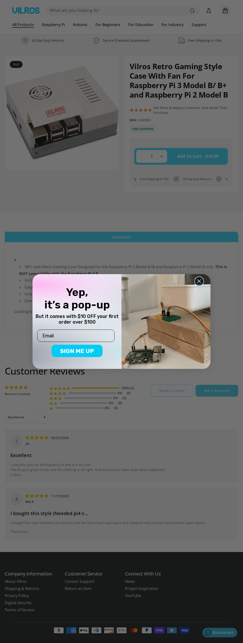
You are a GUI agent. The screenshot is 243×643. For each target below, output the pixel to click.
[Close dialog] (199, 281)
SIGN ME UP (77, 351)
